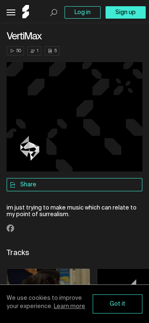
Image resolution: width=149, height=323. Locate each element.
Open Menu (11, 13)
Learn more (69, 306)
